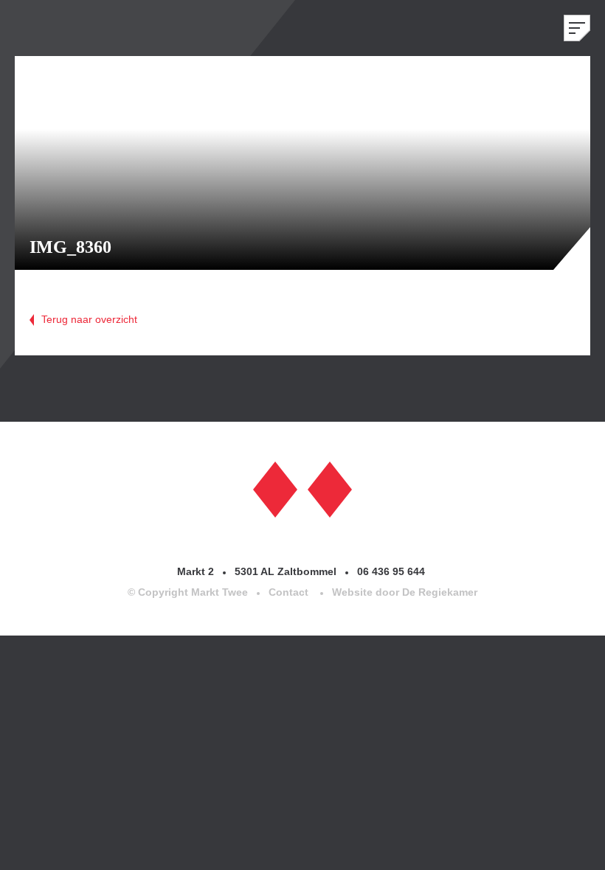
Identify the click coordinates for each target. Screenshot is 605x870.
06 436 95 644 (392, 571)
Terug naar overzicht (89, 319)
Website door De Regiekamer (404, 592)
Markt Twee (59, 28)
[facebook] (275, 488)
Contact (288, 592)
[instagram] (330, 488)
